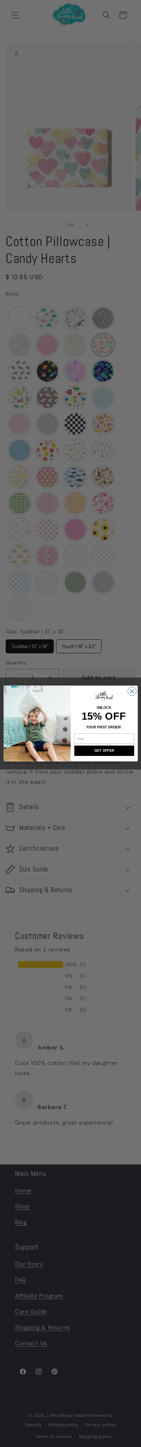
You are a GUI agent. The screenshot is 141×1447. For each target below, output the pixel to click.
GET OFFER (104, 751)
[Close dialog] (131, 691)
